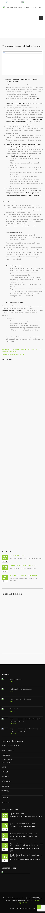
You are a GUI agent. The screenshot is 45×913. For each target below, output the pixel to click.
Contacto (32, 908)
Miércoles (5, 781)
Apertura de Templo (17, 556)
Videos (12, 908)
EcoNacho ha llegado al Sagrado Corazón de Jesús (26, 856)
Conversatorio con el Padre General (23, 575)
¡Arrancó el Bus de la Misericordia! (22, 565)
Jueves (4, 767)
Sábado (4, 786)
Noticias (18, 908)
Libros (4, 798)
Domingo (5, 762)
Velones (5, 803)
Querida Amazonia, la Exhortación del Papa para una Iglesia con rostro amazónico (26, 845)
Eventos (25, 908)
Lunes (4, 772)
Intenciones (6, 760)
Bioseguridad (7, 750)
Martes (4, 776)
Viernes (4, 791)
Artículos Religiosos (9, 746)
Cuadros (5, 755)
